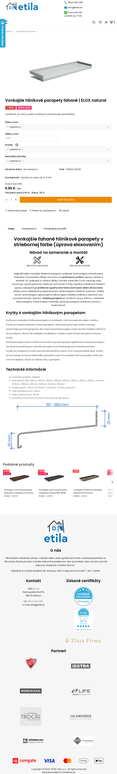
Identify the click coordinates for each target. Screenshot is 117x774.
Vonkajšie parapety (26, 31)
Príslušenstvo (29, 228)
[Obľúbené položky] (100, 22)
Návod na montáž (80, 265)
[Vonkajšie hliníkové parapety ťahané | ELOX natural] (58, 66)
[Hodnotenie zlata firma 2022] (83, 640)
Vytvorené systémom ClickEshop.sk (58, 772)
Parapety (7, 31)
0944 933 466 (75, 2)
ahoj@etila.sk (75, 7)
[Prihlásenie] (106, 22)
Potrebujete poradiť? (55, 228)
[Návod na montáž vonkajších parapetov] (80, 260)
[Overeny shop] (31, 663)
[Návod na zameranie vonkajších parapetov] (37, 260)
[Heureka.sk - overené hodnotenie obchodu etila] (83, 620)
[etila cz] (66, 2)
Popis (11, 228)
